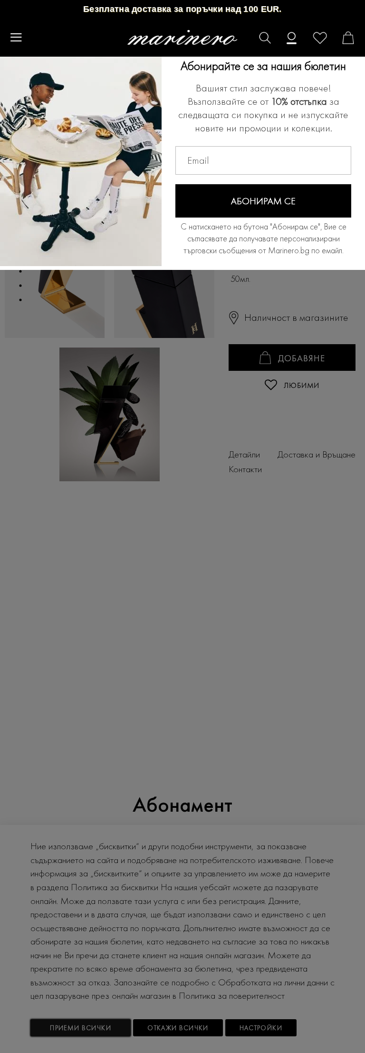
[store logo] (182, 37)
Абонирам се (263, 201)
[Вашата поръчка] (341, 39)
